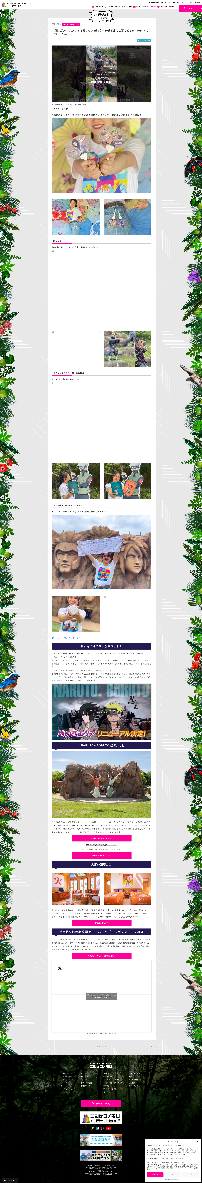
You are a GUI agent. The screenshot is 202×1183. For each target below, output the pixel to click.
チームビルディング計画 (111, 1080)
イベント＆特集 (113, 6)
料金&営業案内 (155, 2)
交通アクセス (168, 2)
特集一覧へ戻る (102, 1047)
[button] (198, 1142)
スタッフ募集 (133, 1086)
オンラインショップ (142, 6)
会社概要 (132, 1083)
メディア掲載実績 (135, 1073)
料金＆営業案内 (86, 1083)
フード (63, 1086)
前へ (51, 1047)
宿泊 (154, 6)
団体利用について (109, 1076)
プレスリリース (108, 1092)
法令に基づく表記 (135, 1080)
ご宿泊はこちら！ (101, 923)
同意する (155, 1175)
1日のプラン (164, 6)
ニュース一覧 (65, 1080)
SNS (130, 1076)
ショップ (64, 1083)
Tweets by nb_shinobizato (101, 996)
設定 (190, 1175)
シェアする (145, 40)
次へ (152, 1047)
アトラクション (99, 6)
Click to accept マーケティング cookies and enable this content (101, 73)
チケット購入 (192, 8)
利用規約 (106, 1086)
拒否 (172, 1175)
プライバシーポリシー (172, 1179)
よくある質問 (196, 2)
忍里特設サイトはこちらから (101, 838)
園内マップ (175, 6)
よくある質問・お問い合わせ (113, 1083)
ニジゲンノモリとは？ (182, 2)
